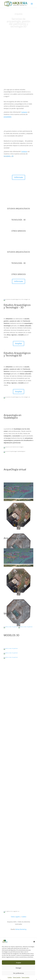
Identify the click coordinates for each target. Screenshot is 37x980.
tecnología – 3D (8, 156)
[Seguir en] (18, 780)
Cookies (10, 977)
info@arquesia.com (14, 745)
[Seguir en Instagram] (22, 780)
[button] (34, 942)
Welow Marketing (20, 929)
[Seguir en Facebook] (14, 780)
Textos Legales (17, 977)
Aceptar (18, 963)
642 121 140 (12, 753)
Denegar (18, 968)
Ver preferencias (18, 973)
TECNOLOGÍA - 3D (18, 220)
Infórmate (18, 177)
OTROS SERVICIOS (18, 231)
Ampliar (18, 343)
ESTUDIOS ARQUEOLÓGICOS (18, 208)
